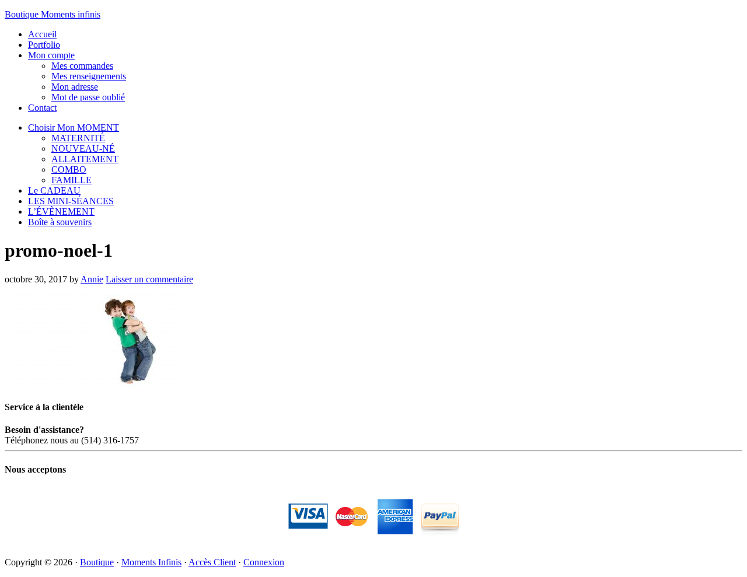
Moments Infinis (151, 562)
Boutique (97, 562)
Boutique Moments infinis (52, 14)
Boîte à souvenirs (60, 222)
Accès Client (212, 562)
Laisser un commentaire (149, 279)
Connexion (263, 562)
